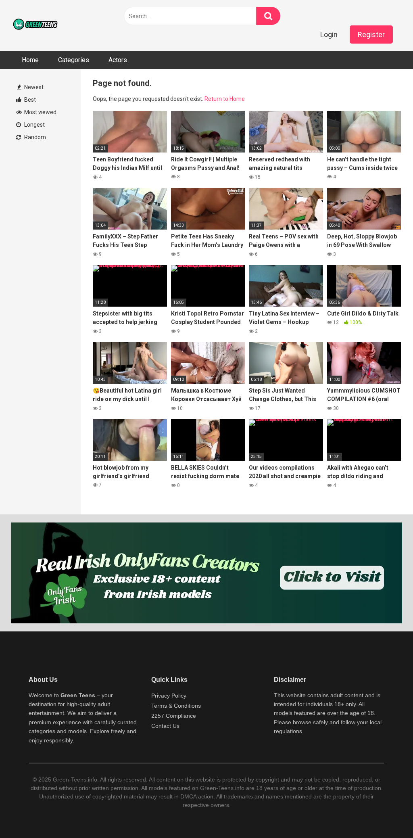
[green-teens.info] (36, 25)
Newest (33, 87)
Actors (117, 60)
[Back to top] (386, 813)
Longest (34, 124)
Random (34, 137)
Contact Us (165, 726)
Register (371, 34)
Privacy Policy (168, 695)
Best (29, 99)
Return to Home (224, 99)
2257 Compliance (173, 716)
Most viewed (39, 112)
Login (329, 34)
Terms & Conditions (176, 705)
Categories (73, 60)
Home (30, 60)
